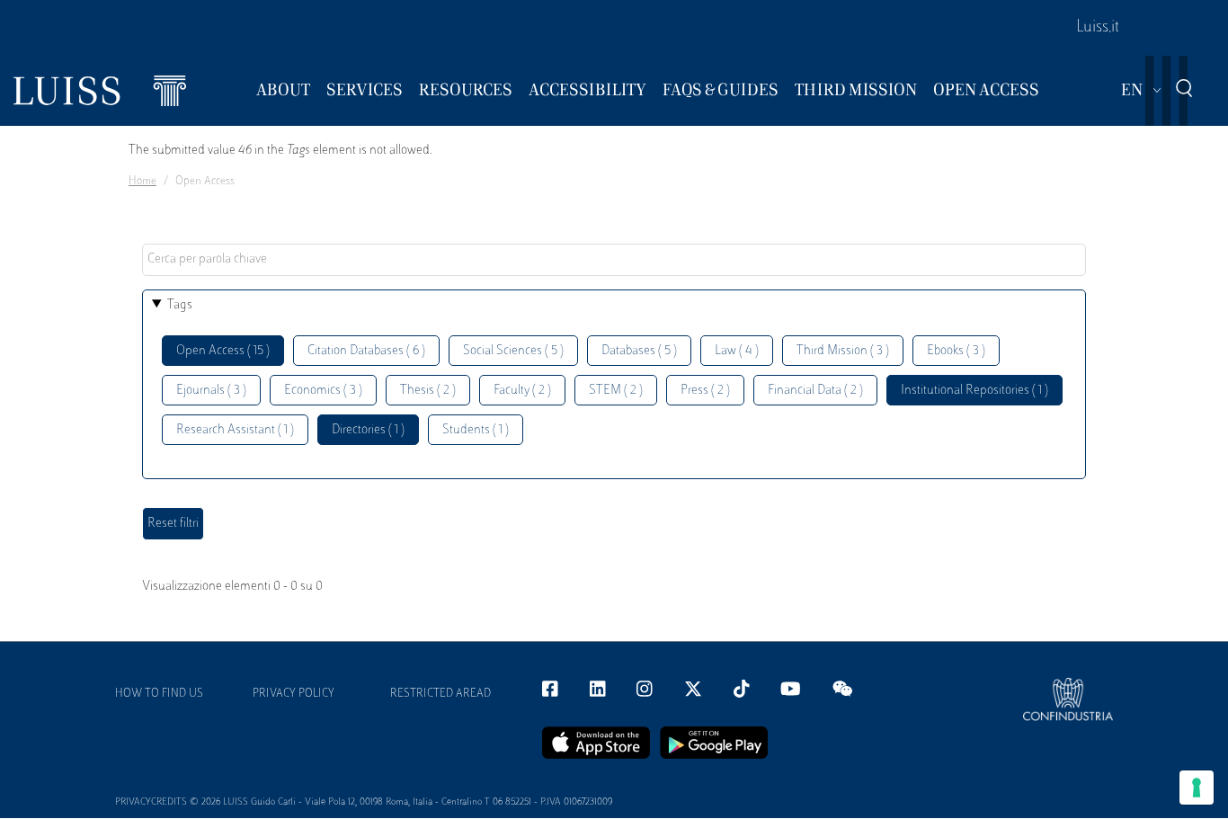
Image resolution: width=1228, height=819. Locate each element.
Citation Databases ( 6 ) (366, 351)
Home (142, 181)
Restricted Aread (440, 694)
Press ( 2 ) (705, 390)
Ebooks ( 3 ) (956, 351)
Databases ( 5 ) (639, 351)
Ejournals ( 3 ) (211, 390)
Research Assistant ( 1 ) (235, 430)
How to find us (159, 694)
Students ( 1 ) (475, 430)
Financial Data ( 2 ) (815, 390)
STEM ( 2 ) (616, 390)
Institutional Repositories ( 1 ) (974, 390)
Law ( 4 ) (737, 351)
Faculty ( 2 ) (522, 390)
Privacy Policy (293, 694)
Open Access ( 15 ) (223, 351)
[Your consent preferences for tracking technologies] (1196, 787)
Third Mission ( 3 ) (842, 351)
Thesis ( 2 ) (428, 390)
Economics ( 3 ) (323, 390)
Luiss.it (1097, 28)
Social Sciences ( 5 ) (513, 351)
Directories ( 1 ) (368, 430)
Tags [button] (179, 305)
